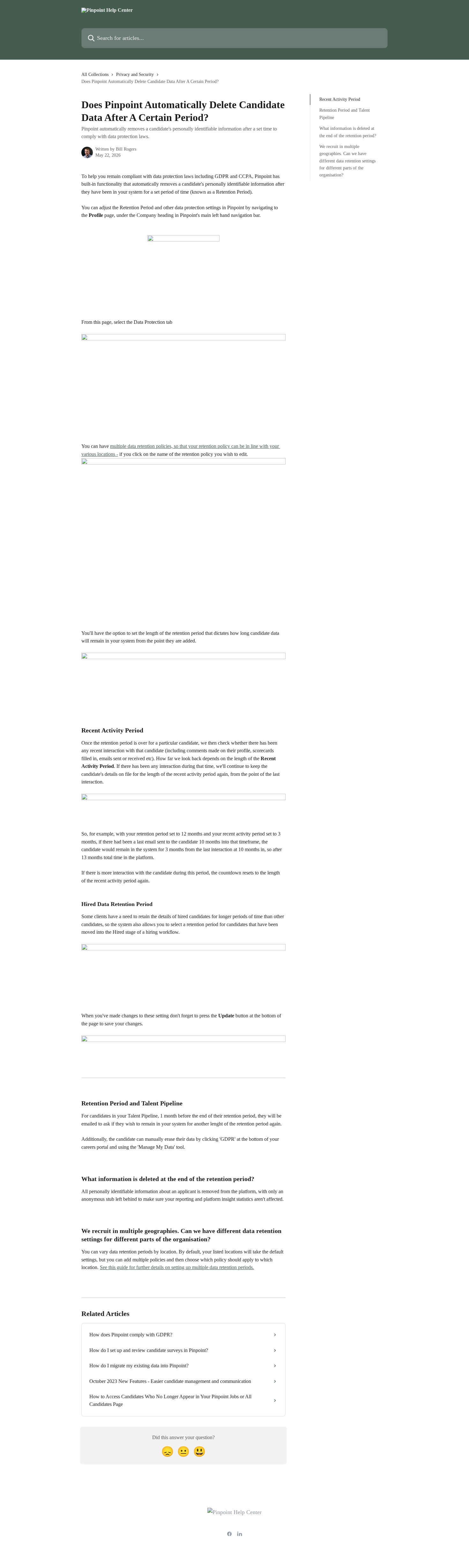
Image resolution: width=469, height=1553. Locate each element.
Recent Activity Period (339, 99)
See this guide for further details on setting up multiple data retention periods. (177, 1267)
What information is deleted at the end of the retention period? (347, 132)
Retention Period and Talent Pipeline (344, 114)
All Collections (94, 74)
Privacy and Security (135, 74)
